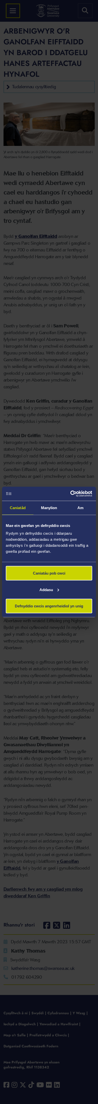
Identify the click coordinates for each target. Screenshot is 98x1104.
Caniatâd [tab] (18, 507)
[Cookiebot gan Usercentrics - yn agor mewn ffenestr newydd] (70, 494)
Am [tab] (80, 507)
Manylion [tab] (49, 507)
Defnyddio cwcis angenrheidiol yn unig (49, 606)
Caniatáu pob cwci (49, 573)
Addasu (46, 589)
